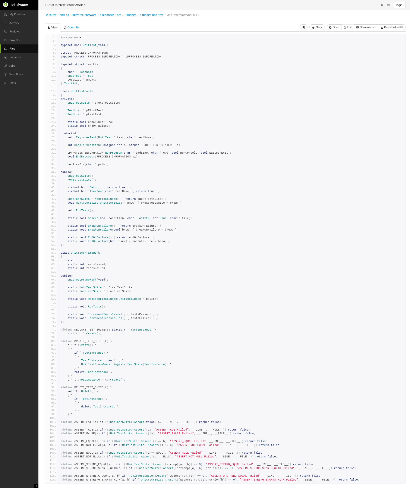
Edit (349, 27)
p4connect (107, 14)
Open (335, 27)
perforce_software (84, 14)
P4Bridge (130, 14)
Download (393, 27)
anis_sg (64, 14)
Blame (318, 27)
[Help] (388, 5)
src (119, 14)
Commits (73, 27)
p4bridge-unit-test (151, 14)
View (54, 27)
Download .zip (367, 27)
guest (52, 14)
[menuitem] (19, 14)
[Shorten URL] (304, 27)
